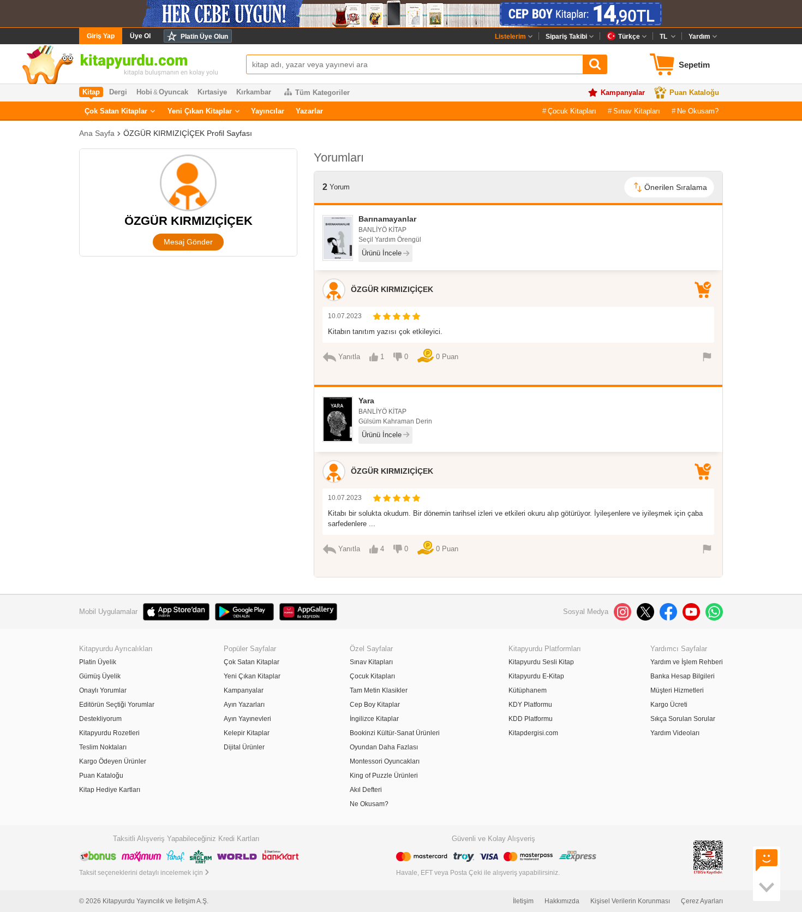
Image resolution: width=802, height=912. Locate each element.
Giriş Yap (101, 36)
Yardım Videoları (674, 733)
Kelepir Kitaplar (247, 733)
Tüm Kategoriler (322, 92)
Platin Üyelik (97, 662)
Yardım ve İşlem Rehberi (686, 662)
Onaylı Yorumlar (103, 690)
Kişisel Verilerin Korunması (630, 901)
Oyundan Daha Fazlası (384, 747)
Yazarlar (309, 111)
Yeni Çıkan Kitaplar (199, 111)
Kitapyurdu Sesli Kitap (541, 662)
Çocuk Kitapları (572, 111)
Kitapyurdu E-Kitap (536, 676)
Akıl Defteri (366, 790)
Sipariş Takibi (566, 36)
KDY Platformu (530, 704)
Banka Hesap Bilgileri (682, 676)
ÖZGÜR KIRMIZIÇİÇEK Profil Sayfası (187, 133)
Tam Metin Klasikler (379, 690)
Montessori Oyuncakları (385, 761)
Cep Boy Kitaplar (375, 704)
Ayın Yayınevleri (247, 719)
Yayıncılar (267, 111)
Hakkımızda (561, 901)
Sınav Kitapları (636, 111)
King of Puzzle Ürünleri (384, 775)
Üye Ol (140, 36)
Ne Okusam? (698, 111)
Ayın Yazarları (244, 704)
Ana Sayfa (97, 133)
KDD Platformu (530, 719)
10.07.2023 (345, 316)
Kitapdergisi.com (533, 733)
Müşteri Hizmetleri (677, 690)
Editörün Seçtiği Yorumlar (116, 704)
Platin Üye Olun (204, 36)
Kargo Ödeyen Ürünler (112, 761)
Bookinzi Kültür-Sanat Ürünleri (395, 733)
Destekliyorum (100, 719)
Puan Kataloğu (694, 92)
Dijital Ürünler (244, 747)
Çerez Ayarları (702, 901)
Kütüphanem (527, 690)
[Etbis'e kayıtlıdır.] (708, 857)
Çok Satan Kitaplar (116, 111)
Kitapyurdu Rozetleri (109, 733)
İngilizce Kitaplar (374, 719)
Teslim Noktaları (103, 747)
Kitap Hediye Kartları (109, 790)
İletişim (523, 901)
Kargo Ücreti (668, 704)
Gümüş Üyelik (100, 676)
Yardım (699, 36)
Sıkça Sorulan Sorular (682, 719)
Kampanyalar (623, 92)
